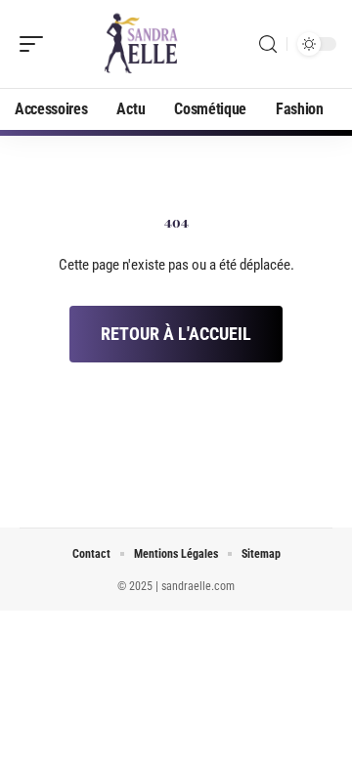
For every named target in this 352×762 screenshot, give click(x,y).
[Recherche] (268, 44)
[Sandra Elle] (141, 44)
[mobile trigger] (36, 44)
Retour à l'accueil (176, 333)
